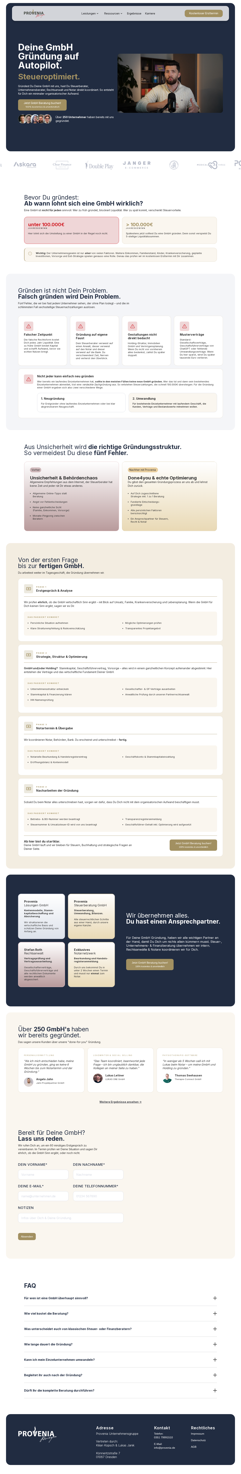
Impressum (197, 1433)
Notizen (26, 1208)
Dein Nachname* (89, 1165)
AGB (193, 1446)
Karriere (150, 13)
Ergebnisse (134, 13)
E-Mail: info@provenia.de (164, 1445)
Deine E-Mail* (31, 1186)
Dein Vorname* (32, 1165)
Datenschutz (198, 1440)
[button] (90, 13)
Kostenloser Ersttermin (203, 13)
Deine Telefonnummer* (95, 1186)
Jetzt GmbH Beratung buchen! (42, 104)
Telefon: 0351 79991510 (163, 1435)
